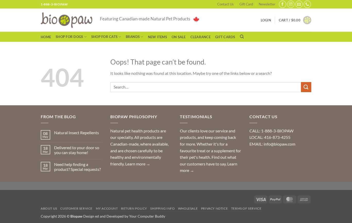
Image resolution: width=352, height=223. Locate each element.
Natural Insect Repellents (76, 132)
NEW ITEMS (157, 37)
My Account (107, 208)
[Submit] (306, 87)
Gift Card (246, 4)
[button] (295, 20)
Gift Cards (225, 37)
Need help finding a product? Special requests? (77, 167)
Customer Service (76, 208)
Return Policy (134, 208)
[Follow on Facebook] (282, 4)
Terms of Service (246, 208)
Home (46, 37)
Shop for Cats (104, 37)
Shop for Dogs (69, 37)
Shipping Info (162, 208)
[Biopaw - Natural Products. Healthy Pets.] (66, 20)
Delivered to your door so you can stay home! (76, 150)
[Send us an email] (299, 4)
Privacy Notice (214, 208)
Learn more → (137, 163)
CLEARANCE (200, 37)
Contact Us (225, 4)
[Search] (242, 37)
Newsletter (267, 4)
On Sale (179, 37)
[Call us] (307, 4)
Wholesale (188, 208)
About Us (49, 208)
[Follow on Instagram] (291, 4)
